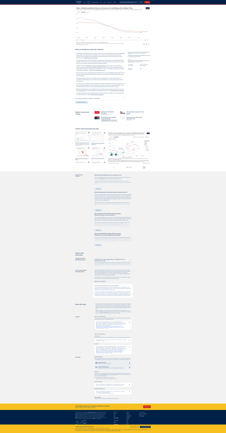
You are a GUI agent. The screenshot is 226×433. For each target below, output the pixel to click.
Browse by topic (96, 2)
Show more (98, 188)
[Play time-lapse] (77, 40)
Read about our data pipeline (100, 281)
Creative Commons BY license (104, 311)
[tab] (78, 12)
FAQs (94, 418)
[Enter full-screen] (149, 44)
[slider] (83, 40)
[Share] (146, 44)
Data (101, 2)
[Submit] (135, 2)
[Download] (144, 44)
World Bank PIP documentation (117, 90)
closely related (98, 70)
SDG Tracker (116, 424)
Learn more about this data (103, 42)
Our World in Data (78, 2)
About (114, 2)
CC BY (87, 44)
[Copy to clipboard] (128, 322)
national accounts (82, 90)
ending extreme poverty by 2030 (90, 57)
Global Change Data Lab (92, 412)
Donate (147, 2)
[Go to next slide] (144, 167)
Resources (109, 2)
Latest (105, 2)
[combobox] (128, 2)
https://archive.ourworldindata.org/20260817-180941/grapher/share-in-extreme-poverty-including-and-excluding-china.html (109, 352)
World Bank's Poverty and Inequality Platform (96, 65)
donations (90, 428)
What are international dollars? (97, 94)
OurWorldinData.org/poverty (80, 44)
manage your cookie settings (115, 430)
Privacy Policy (107, 430)
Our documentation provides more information (108, 374)
